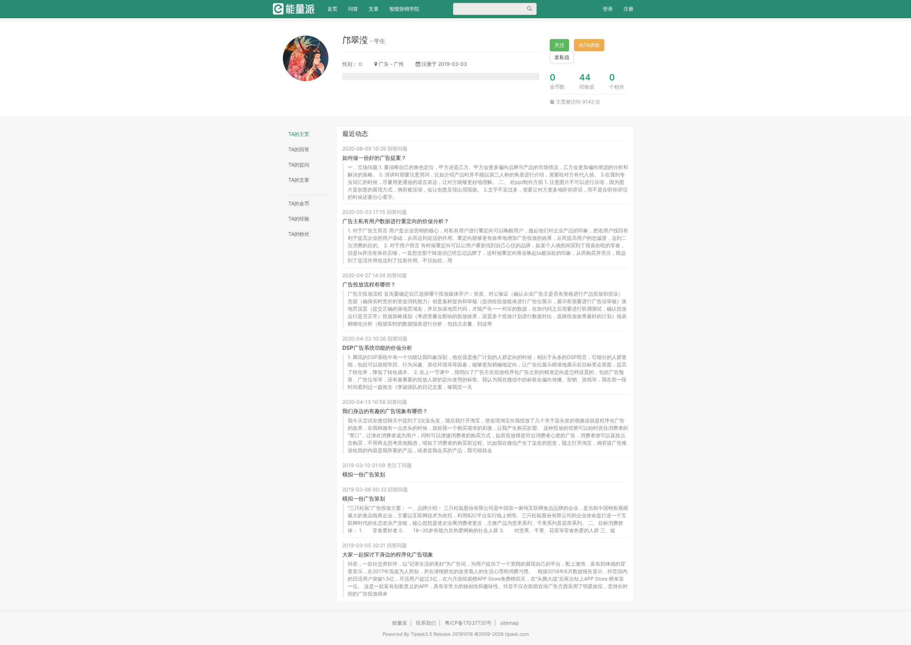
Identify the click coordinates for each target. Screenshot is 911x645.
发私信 (561, 57)
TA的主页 (298, 134)
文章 (374, 9)
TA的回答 (298, 149)
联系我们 (426, 623)
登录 (608, 9)
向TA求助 (589, 45)
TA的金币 (298, 203)
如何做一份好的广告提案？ (374, 157)
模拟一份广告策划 (363, 474)
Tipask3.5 (421, 634)
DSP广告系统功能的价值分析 (377, 347)
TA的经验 (298, 219)
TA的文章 (298, 180)
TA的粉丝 (298, 234)
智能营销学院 (404, 9)
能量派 (399, 623)
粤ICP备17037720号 (468, 623)
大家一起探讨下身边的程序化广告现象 (387, 554)
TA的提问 (298, 165)
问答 (353, 9)
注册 (628, 9)
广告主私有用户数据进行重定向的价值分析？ (395, 221)
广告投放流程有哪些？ (369, 284)
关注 (559, 45)
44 (585, 77)
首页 (335, 8)
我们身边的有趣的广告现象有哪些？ (385, 411)
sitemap (509, 623)
